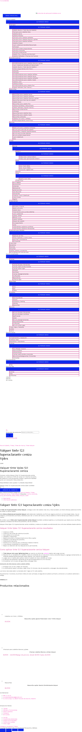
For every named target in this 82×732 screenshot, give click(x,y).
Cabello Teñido (17, 215)
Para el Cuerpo (10, 332)
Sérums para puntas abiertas (22, 133)
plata (13, 495)
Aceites (11, 329)
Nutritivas (16, 272)
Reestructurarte (18, 208)
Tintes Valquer (30, 445)
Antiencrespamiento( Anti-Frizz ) (23, 69)
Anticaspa (16, 47)
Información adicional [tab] (10, 500)
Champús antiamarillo (20, 52)
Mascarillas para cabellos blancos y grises (26, 98)
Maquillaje (12, 281)
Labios (15, 290)
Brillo (14, 139)
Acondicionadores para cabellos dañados (25, 78)
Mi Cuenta (9, 380)
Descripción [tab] (6, 498)
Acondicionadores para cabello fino (23, 85)
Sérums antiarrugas (19, 325)
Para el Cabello (10, 19)
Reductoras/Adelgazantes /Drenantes (24, 356)
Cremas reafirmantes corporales (23, 354)
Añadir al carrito (10, 490)
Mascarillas (12, 89)
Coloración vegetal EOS (26, 169)
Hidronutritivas (17, 350)
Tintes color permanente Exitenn (29, 158)
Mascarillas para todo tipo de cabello (24, 100)
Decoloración (17, 184)
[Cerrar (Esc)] (21, 730)
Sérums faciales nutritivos (21, 314)
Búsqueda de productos (13, 432)
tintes (17, 495)
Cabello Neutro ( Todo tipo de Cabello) (24, 30)
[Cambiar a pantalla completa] (9, 730)
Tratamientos (13, 201)
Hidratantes (16, 193)
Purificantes (16, 276)
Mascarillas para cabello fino (21, 104)
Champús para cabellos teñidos (22, 41)
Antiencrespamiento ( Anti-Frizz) (23, 120)
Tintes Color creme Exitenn (27, 157)
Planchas (12, 247)
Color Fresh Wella (24, 166)
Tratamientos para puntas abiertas (23, 212)
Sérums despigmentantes (21, 320)
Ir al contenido (4, 1)
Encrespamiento (18, 223)
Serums (11, 122)
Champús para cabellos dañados (23, 37)
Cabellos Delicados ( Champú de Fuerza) (25, 56)
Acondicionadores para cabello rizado (24, 80)
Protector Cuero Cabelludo (21, 195)
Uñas (11, 365)
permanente (7, 495)
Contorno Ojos (17, 279)
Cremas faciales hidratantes (21, 264)
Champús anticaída (19, 50)
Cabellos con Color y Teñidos (21, 118)
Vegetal (15, 199)
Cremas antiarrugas (19, 268)
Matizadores (16, 188)
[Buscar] (9, 435)
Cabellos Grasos (18, 43)
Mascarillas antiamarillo (20, 109)
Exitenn (18, 151)
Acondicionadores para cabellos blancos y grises (28, 63)
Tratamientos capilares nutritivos (23, 226)
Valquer (18, 171)
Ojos (14, 288)
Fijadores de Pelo (18, 236)
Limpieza (12, 292)
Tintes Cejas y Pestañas (16, 327)
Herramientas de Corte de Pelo (19, 252)
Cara (14, 287)
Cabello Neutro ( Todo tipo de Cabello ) (25, 67)
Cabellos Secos (17, 34)
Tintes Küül (19, 180)
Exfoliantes (12, 375)
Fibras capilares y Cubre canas (22, 237)
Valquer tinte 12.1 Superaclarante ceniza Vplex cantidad (17, 485)
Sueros (11, 331)
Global (15, 318)
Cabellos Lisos (17, 82)
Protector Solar (14, 339)
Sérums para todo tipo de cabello (23, 129)
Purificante (16, 323)
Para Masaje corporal (19, 348)
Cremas (11, 259)
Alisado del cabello (18, 221)
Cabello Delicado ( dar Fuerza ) (22, 87)
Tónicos (15, 299)
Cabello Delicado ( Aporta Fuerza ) (23, 107)
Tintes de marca (20, 445)
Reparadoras (16, 277)
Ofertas (8, 378)
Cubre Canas (17, 197)
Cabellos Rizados (18, 35)
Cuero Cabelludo (18, 137)
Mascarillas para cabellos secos (22, 94)
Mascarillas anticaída (19, 117)
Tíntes (11, 140)
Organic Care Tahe (24, 178)
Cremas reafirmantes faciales (22, 266)
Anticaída (15, 70)
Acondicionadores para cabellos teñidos (25, 74)
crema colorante (32, 494)
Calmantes (16, 358)
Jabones (15, 303)
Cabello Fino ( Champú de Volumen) (24, 54)
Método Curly (17, 217)
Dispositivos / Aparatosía (17, 341)
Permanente (16, 241)
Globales (15, 270)
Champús (12, 25)
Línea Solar (12, 243)
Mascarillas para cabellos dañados (23, 96)
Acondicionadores (14, 58)
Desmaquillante (17, 297)
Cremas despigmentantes (21, 274)
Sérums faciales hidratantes (21, 312)
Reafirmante (16, 316)
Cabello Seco (17, 210)
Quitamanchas (17, 190)
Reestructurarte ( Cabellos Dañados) (24, 127)
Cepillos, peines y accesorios (18, 250)
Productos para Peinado (16, 230)
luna (1, 495)
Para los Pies (10, 366)
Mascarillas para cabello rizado (22, 115)
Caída (14, 225)
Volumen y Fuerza (18, 206)
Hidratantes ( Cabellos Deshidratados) (24, 131)
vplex (27, 495)
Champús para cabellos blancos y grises (25, 39)
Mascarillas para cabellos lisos (22, 113)
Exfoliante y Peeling (19, 301)
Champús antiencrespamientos (22, 48)
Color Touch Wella (24, 168)
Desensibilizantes (18, 321)
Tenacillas (12, 248)
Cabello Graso (17, 102)
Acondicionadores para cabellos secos (24, 76)
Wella (17, 160)
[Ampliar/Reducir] (3, 730)
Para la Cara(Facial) (12, 254)
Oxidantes (16, 186)
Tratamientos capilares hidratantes (23, 228)
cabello (52, 515)
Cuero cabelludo (18, 213)
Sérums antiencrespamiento (21, 135)
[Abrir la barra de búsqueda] (6, 430)
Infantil (8, 377)
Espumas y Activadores (20, 239)
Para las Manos (10, 359)
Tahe (17, 173)
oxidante (46, 553)
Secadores (12, 245)
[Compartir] (15, 730)
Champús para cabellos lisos (22, 32)
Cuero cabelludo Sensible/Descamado (24, 45)
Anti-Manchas (17, 191)
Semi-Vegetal (17, 182)
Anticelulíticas (17, 352)
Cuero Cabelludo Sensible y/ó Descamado (26, 65)
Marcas (15, 146)
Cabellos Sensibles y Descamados (23, 105)
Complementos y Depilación (18, 338)
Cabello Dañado (17, 219)
